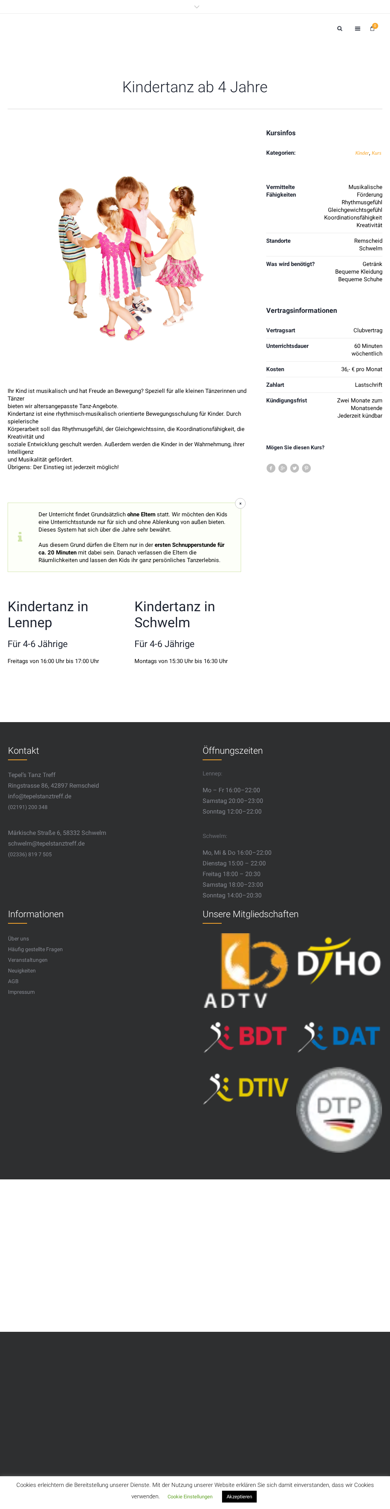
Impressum (21, 992)
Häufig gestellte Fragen (35, 949)
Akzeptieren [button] (239, 1496)
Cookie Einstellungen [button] (190, 1496)
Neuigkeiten (22, 971)
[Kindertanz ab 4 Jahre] (129, 252)
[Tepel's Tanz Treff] (89, 28)
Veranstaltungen (28, 960)
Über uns (18, 939)
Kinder (362, 153)
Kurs (376, 153)
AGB (13, 981)
